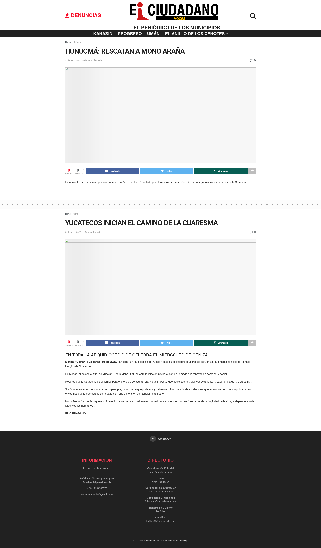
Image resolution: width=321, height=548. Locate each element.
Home (68, 41)
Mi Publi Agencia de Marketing (174, 540)
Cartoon (77, 41)
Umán (153, 33)
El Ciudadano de (147, 540)
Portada (98, 60)
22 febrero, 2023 (73, 60)
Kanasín (102, 33)
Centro (76, 213)
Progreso (130, 33)
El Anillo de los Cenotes (195, 33)
